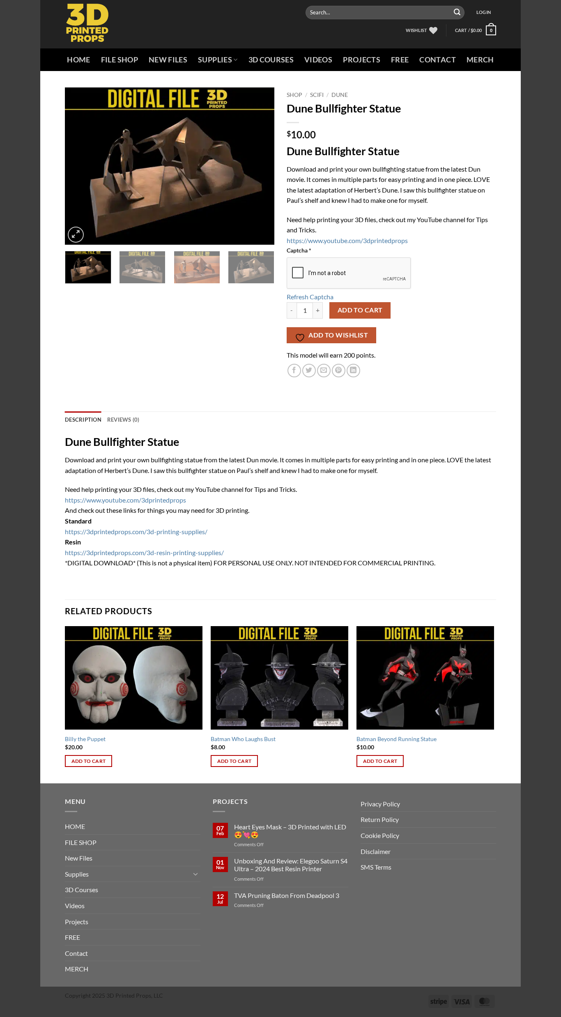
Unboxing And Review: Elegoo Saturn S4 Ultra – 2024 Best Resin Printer (290, 864)
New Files (168, 59)
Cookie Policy (380, 835)
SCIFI (317, 95)
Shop (294, 95)
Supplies (215, 59)
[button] (483, 12)
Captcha (299, 250)
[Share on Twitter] (309, 370)
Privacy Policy (380, 804)
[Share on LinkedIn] (353, 370)
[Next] (260, 166)
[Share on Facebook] (294, 370)
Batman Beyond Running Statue (396, 738)
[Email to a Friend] (324, 370)
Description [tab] (83, 419)
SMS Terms (376, 867)
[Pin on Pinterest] (338, 370)
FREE (400, 59)
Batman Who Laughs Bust (243, 738)
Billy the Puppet (85, 738)
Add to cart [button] (88, 761)
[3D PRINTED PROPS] (99, 24)
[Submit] (457, 13)
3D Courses (271, 59)
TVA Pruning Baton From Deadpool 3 (286, 895)
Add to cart (360, 310)
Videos (318, 59)
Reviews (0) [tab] (123, 419)
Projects (361, 59)
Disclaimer (376, 851)
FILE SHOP (119, 59)
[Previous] (79, 166)
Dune (339, 95)
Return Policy (380, 819)
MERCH (480, 59)
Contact (437, 59)
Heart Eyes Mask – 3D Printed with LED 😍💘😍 (290, 830)
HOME (78, 59)
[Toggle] (195, 874)
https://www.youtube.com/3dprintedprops (347, 240)
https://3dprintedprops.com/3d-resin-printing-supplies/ (144, 552)
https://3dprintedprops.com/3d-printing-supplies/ (136, 531)
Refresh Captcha (310, 297)
